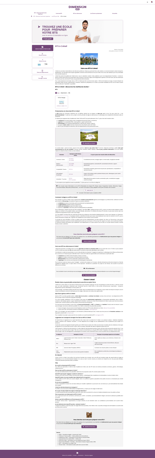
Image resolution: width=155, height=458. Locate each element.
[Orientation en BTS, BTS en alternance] (31, 16)
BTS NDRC (71, 160)
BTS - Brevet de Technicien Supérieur (40, 13)
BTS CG (70, 169)
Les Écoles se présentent (96, 13)
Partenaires (80, 455)
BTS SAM (71, 165)
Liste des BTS (59, 13)
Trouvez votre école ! (90, 426)
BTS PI (70, 178)
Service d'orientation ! (89, 241)
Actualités (114, 13)
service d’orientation (64, 216)
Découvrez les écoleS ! (90, 143)
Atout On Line (66, 455)
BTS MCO (71, 158)
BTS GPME (71, 163)
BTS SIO (71, 174)
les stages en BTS (100, 315)
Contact (75, 455)
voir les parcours (93, 309)
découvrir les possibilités (109, 308)
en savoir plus (70, 313)
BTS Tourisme (72, 180)
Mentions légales (89, 455)
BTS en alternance (77, 13)
